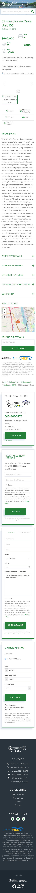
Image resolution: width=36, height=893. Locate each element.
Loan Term (8, 654)
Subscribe (15, 512)
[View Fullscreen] (4, 317)
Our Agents (8, 440)
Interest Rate (9, 684)
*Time (7, 563)
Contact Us (15, 436)
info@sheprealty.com (19, 775)
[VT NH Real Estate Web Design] (18, 886)
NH (18, 382)
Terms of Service (18, 634)
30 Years (9, 659)
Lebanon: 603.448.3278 (19, 767)
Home (4, 382)
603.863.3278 (23, 4)
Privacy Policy (8, 634)
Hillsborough (26, 382)
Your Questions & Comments (15, 572)
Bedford (7, 385)
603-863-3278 (13, 416)
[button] (32, 11)
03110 (14, 385)
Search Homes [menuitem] (18, 794)
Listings (11, 382)
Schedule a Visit (24, 533)
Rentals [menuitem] (18, 802)
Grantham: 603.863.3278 (19, 764)
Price (6, 666)
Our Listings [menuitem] (18, 798)
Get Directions (18, 348)
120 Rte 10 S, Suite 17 (19, 780)
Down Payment (10, 675)
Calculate (15, 697)
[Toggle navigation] (32, 4)
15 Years (18, 659)
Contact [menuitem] (18, 805)
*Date (7, 555)
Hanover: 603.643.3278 (19, 771)
